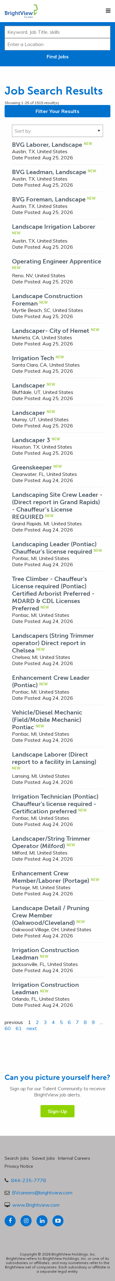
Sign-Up (57, 1111)
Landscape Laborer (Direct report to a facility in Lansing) (54, 758)
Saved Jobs (43, 1158)
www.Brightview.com (35, 1205)
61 (19, 1028)
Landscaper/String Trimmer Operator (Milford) (51, 842)
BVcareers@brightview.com (42, 1193)
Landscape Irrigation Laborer (53, 226)
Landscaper (28, 385)
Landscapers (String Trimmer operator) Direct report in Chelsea (53, 643)
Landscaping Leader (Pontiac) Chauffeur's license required (54, 547)
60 (8, 1028)
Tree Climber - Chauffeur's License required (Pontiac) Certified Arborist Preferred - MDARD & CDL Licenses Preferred (53, 593)
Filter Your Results (57, 111)
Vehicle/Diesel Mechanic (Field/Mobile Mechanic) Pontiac (47, 720)
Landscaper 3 (31, 440)
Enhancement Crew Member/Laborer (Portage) (50, 877)
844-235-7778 (28, 1180)
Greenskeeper (32, 467)
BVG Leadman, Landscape (49, 172)
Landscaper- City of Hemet (50, 330)
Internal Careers (74, 1158)
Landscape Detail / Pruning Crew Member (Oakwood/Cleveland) (50, 915)
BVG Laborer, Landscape (47, 144)
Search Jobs (17, 1158)
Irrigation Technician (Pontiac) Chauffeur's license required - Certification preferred (55, 804)
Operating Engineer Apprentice (56, 261)
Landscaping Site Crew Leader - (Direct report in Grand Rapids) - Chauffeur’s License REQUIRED (57, 505)
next (32, 1028)
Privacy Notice (19, 1166)
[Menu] (108, 11)
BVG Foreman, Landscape (49, 199)
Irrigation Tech (33, 358)
